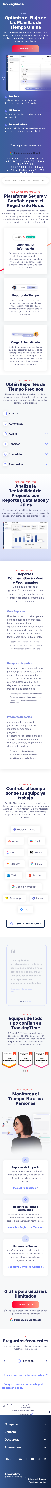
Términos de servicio (37, 1482)
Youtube (32, 1459)
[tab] (21, 1001)
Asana (15, 841)
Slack (37, 841)
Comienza (23, 1304)
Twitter (45, 1459)
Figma (38, 863)
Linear (39, 898)
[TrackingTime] (13, 4)
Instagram (39, 1459)
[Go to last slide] (4, 1361)
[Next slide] (46, 1361)
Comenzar (23, 48)
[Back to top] (48, 1412)
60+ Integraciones (29, 923)
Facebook (26, 1459)
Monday (15, 863)
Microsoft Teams (26, 829)
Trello (14, 875)
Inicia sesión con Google (27, 153)
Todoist (37, 875)
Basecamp (15, 898)
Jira (26, 909)
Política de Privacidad (37, 1479)
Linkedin (20, 1459)
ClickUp (14, 852)
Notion (38, 852)
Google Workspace (26, 886)
